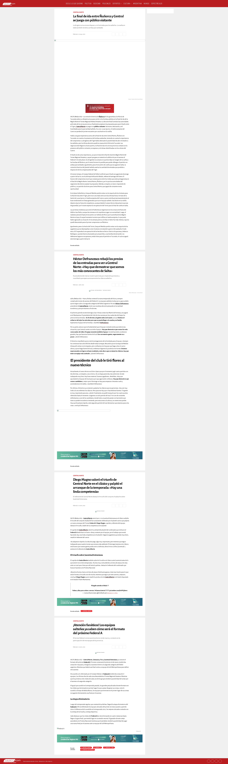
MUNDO (146, 3)
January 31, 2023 (112, 593)
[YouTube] (220, 761)
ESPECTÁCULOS (156, 3)
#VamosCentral (100, 590)
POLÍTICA (88, 3)
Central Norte (80, 126)
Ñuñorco (102, 116)
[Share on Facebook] (113, 34)
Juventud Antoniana (88, 749)
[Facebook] (208, 761)
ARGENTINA (137, 3)
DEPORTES (116, 3)
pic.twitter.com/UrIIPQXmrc (118, 590)
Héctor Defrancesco (122, 303)
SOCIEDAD (96, 3)
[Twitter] (212, 761)
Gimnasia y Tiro (109, 747)
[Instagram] (216, 761)
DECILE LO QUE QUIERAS (74, 3)
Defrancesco (104, 323)
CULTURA (126, 3)
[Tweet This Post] (117, 34)
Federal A (106, 674)
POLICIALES (106, 3)
